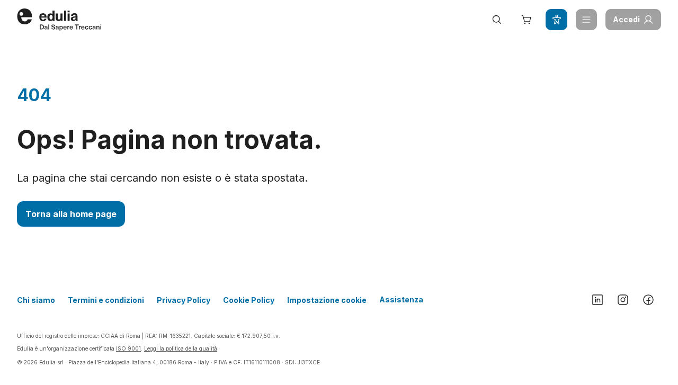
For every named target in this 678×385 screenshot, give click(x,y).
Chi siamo (36, 300)
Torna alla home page (71, 214)
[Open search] (496, 19)
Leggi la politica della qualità (180, 348)
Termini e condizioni (106, 300)
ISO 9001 (128, 348)
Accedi (626, 19)
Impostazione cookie (327, 300)
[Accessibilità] (556, 19)
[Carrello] (526, 19)
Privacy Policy (183, 300)
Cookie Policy (248, 300)
